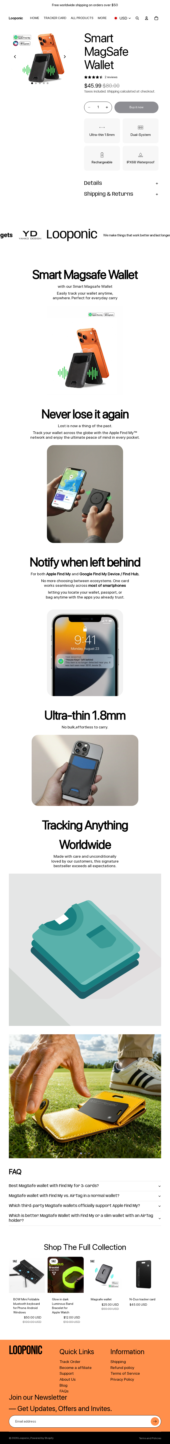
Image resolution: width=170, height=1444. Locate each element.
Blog (64, 1385)
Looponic (23, 1438)
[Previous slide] (14, 57)
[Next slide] (66, 57)
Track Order (70, 1361)
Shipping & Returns (108, 194)
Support (67, 1373)
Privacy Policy (122, 1379)
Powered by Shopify (42, 1438)
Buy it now (136, 107)
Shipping (118, 1361)
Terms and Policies (150, 1438)
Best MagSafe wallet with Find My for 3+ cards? (54, 1186)
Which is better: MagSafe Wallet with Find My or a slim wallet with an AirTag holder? (81, 1218)
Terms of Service (125, 1373)
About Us (68, 1379)
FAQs (64, 1391)
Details (93, 183)
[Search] (137, 18)
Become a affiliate (76, 1367)
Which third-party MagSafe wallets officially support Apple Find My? (74, 1206)
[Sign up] (155, 1421)
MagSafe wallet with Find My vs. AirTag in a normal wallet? (64, 1196)
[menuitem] (102, 18)
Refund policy (122, 1367)
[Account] (146, 18)
